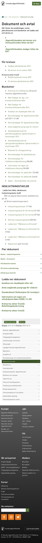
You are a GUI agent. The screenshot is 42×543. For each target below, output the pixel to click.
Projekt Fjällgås (6, 462)
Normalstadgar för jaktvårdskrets (21, 154)
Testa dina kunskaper (7, 494)
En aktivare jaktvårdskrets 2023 (20, 81)
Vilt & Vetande (26, 437)
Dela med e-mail (10, 322)
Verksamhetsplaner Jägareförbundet (14, 372)
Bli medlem (26, 464)
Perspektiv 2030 (8, 334)
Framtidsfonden (8, 368)
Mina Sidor (25, 462)
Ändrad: (19, 325)
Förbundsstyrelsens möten (11, 399)
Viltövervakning (27, 445)
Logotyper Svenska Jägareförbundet (14, 347)
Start (5, 17)
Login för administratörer (32, 528)
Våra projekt (6, 344)
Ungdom (25, 424)
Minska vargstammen (9, 389)
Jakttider (25, 413)
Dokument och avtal (27, 17)
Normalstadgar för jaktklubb (20, 172)
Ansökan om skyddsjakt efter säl (21, 111)
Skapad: (5, 325)
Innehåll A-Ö (7, 354)
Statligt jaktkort (27, 415)
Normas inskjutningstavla (18, 220)
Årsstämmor (7, 365)
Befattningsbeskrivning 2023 (19, 77)
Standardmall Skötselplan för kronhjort (20, 292)
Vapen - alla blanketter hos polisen (22, 180)
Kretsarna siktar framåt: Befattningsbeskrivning (13, 304)
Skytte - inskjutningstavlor (10, 254)
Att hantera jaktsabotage (10, 268)
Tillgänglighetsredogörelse (11, 337)
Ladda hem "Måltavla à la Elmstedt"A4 (23, 229)
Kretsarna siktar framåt (13, 310)
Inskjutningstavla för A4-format (21, 214)
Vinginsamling (26, 448)
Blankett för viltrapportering (19, 150)
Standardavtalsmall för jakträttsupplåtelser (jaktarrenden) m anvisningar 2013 (20, 134)
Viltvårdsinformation (8, 263)
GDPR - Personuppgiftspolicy (10, 467)
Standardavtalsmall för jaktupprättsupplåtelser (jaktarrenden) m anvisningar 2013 (22, 143)
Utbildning (4, 486)
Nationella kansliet (7, 418)
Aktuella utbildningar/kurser (10, 489)
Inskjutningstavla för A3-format (21, 210)
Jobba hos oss (7, 379)
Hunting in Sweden (28, 426)
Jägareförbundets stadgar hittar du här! (21, 50)
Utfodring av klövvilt (8, 273)
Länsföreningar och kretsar (11, 340)
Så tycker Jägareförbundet (11, 330)
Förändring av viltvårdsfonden (12, 385)
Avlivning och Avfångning (18, 90)
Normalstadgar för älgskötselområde (23, 115)
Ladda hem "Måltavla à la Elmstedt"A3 (23, 237)
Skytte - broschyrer (8, 259)
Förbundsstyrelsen (7, 415)
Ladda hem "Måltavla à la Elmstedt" (22, 224)
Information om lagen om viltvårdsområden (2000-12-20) (17, 297)
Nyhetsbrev (6, 351)
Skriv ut (22, 322)
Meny (37, 4)
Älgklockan (12, 244)
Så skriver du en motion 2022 (20, 70)
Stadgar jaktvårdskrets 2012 (19, 66)
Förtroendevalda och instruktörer (13, 392)
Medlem (24, 467)
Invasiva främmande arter (9, 464)
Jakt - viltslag (26, 421)
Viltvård (24, 440)
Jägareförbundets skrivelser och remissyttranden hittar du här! (20, 41)
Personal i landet (6, 421)
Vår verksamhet (14, 17)
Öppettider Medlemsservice (9, 413)
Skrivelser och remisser (10, 375)
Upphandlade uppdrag (10, 396)
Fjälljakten (25, 418)
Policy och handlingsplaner (11, 382)
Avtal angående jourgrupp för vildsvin (23, 126)
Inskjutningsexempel (16, 206)
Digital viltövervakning (29, 451)
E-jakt (3, 491)
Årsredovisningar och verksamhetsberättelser (17, 358)
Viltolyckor (25, 443)
